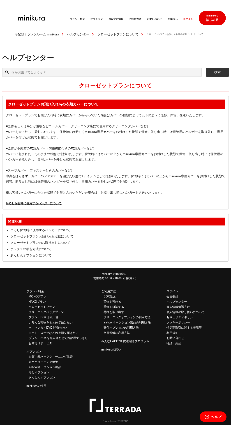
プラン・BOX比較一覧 (43, 317)
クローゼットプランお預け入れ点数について (42, 236)
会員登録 (172, 296)
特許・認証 (173, 343)
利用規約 (172, 332)
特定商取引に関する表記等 (184, 327)
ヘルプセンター (78, 34)
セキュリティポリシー (181, 317)
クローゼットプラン (42, 307)
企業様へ (173, 19)
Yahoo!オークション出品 (45, 367)
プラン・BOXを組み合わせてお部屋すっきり (58, 338)
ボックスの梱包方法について (30, 249)
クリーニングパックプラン (46, 312)
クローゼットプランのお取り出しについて (40, 242)
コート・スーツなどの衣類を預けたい (54, 332)
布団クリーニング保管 (43, 362)
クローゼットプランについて (118, 34)
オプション (96, 19)
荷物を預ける (112, 301)
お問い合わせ (154, 19)
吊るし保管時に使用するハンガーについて (34, 203)
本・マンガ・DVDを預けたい (48, 327)
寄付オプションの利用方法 (121, 327)
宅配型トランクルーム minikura (36, 34)
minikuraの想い (111, 349)
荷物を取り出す (114, 312)
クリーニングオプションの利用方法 (127, 317)
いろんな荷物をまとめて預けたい (51, 322)
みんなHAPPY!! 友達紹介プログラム (125, 341)
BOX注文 (110, 296)
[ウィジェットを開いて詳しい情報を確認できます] (213, 417)
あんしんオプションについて (30, 255)
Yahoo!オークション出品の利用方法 (127, 322)
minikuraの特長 (36, 386)
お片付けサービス (40, 343)
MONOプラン (37, 296)
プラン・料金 (77, 19)
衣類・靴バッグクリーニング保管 (51, 356)
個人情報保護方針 (178, 307)
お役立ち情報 (116, 19)
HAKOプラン (37, 301)
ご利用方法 (135, 19)
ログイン (188, 19)
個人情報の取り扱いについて (185, 312)
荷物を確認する (114, 307)
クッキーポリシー (178, 322)
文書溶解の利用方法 (117, 332)
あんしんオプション (42, 377)
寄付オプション (39, 372)
